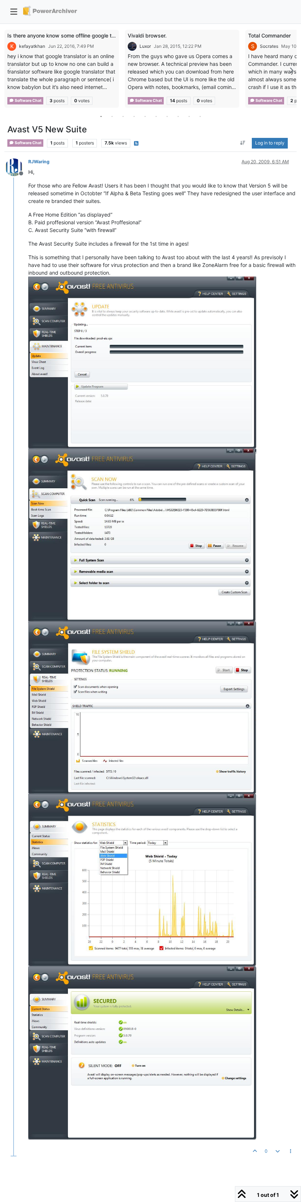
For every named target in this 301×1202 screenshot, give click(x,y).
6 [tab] (156, 116)
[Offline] (16, 166)
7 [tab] (167, 116)
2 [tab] (112, 116)
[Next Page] (291, 70)
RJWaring (39, 161)
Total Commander (269, 35)
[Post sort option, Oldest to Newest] (243, 143)
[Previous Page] (9, 70)
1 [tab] (101, 116)
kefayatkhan (32, 46)
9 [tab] (189, 116)
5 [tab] (145, 116)
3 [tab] (123, 116)
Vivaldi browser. (147, 35)
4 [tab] (134, 116)
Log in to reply (269, 143)
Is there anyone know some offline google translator (70, 35)
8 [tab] (178, 116)
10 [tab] (200, 116)
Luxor (145, 46)
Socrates (269, 46)
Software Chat (27, 100)
